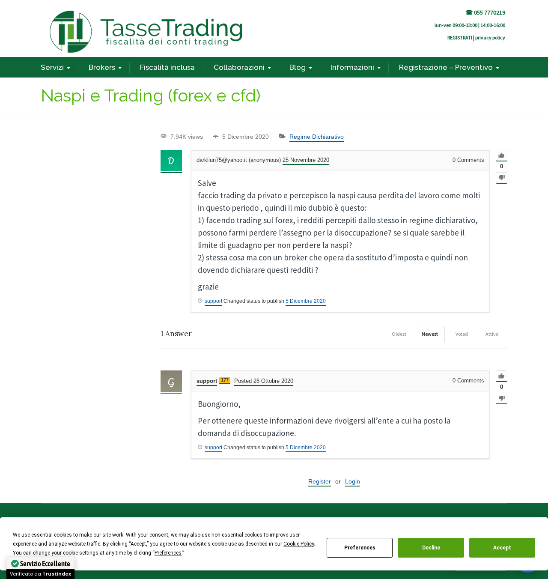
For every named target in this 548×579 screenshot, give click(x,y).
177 (225, 379)
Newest (430, 334)
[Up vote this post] (501, 155)
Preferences (359, 548)
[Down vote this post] (501, 178)
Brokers (102, 67)
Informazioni (352, 67)
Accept (502, 548)
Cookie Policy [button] (298, 544)
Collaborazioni (239, 67)
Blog (297, 67)
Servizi (52, 67)
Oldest (399, 334)
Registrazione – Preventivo (446, 67)
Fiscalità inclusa (167, 67)
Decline (431, 548)
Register (319, 481)
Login (352, 481)
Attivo (491, 334)
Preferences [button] (168, 553)
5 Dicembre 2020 (306, 301)
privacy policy (490, 37)
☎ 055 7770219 (485, 12)
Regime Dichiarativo (316, 136)
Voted (462, 334)
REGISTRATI (459, 37)
